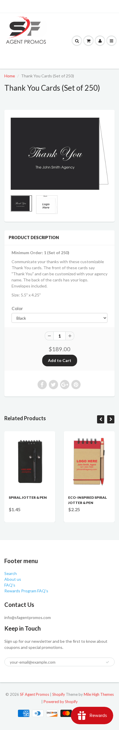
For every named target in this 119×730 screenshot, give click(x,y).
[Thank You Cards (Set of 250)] (59, 154)
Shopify (58, 694)
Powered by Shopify (61, 701)
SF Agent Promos (34, 694)
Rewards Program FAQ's (26, 590)
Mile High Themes (99, 694)
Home (9, 75)
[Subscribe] (107, 662)
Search (10, 573)
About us (12, 579)
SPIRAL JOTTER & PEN (28, 497)
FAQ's (9, 584)
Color (17, 308)
